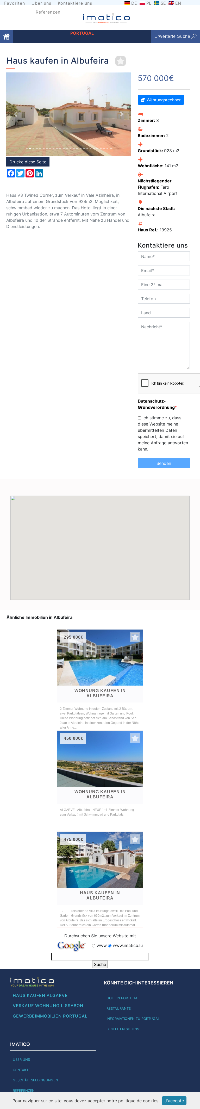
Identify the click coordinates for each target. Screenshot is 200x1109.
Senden (164, 463)
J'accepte (174, 1100)
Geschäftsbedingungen (35, 1080)
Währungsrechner (163, 99)
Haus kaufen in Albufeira (100, 895)
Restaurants (119, 1008)
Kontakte (21, 1070)
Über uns (41, 3)
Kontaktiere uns (75, 3)
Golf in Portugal (123, 998)
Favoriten (14, 3)
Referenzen (48, 12)
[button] (15, 114)
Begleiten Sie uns (123, 1029)
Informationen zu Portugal (133, 1018)
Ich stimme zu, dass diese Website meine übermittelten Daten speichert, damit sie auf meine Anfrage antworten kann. (163, 433)
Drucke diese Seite (27, 161)
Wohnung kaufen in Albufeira (100, 693)
